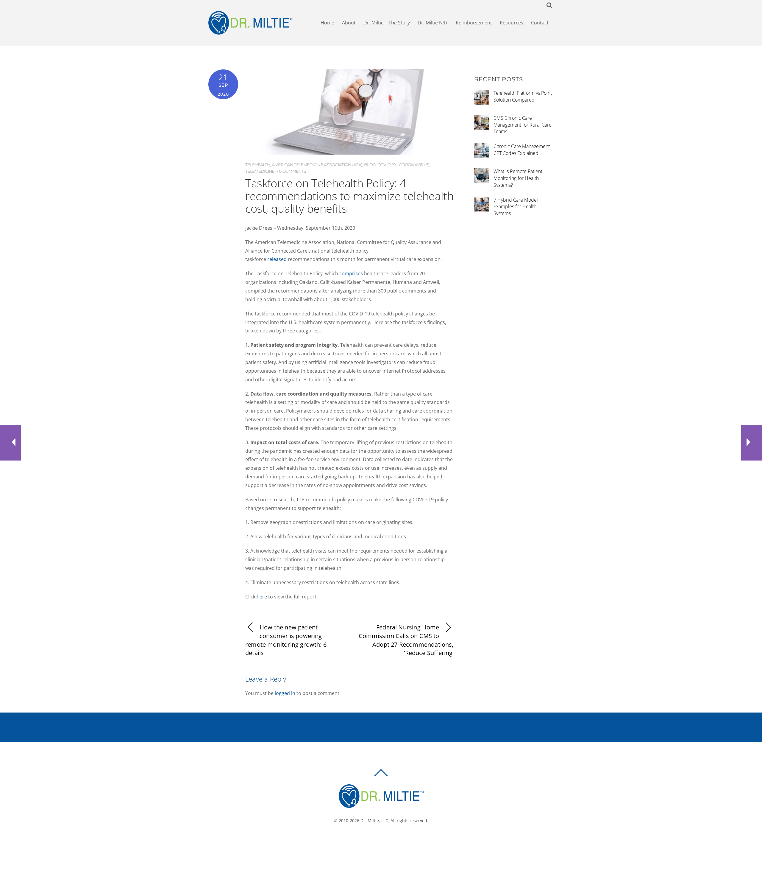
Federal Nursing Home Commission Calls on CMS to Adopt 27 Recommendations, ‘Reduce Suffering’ (406, 640)
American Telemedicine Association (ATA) (317, 164)
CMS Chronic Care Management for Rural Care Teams (523, 125)
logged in (285, 693)
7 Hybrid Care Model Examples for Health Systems (516, 207)
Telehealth (257, 164)
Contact (540, 22)
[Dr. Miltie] (381, 805)
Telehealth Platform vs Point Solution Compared (523, 96)
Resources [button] (511, 22)
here (261, 596)
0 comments (292, 171)
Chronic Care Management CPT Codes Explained (522, 149)
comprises (350, 273)
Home (327, 22)
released (276, 259)
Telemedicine (259, 171)
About (349, 22)
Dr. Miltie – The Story (386, 22)
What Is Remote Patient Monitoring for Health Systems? (518, 178)
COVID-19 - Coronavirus (403, 164)
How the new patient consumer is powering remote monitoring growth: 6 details (286, 640)
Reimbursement (474, 22)
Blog (370, 164)
